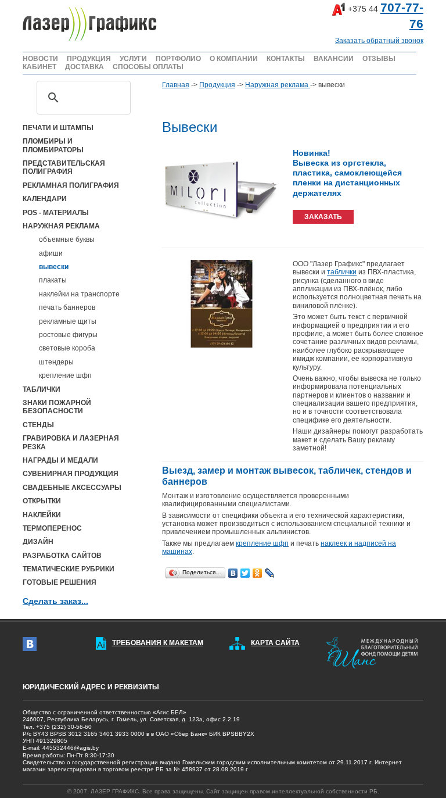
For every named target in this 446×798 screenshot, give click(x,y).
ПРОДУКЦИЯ (89, 59)
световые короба (67, 348)
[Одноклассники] (257, 570)
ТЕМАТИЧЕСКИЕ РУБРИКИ (68, 569)
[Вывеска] (220, 191)
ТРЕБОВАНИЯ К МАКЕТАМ (157, 643)
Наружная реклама (277, 85)
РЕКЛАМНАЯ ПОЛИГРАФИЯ (71, 185)
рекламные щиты (67, 321)
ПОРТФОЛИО (178, 59)
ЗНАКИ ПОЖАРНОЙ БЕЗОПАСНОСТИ (57, 407)
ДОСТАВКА (84, 67)
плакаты (53, 280)
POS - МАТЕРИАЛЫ (56, 213)
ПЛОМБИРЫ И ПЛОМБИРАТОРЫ (53, 145)
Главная (175, 85)
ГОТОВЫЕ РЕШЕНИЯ (59, 582)
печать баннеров (67, 307)
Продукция (217, 85)
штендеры (56, 362)
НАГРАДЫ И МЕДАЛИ (60, 460)
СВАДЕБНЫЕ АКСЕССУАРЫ (72, 488)
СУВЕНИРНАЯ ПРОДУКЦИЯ (70, 474)
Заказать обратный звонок (379, 41)
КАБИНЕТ (39, 67)
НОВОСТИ (40, 59)
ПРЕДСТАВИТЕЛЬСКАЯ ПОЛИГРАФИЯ (64, 167)
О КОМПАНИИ (234, 59)
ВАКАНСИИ (334, 59)
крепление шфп (65, 375)
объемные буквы (67, 239)
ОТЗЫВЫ (378, 59)
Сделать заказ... (55, 601)
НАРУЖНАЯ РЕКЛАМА (61, 226)
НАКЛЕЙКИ (42, 515)
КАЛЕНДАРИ (45, 199)
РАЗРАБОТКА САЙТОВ (62, 556)
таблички (342, 272)
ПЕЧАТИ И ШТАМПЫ (58, 128)
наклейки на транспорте (79, 294)
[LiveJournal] (270, 570)
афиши (51, 253)
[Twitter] (245, 570)
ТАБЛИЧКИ (41, 389)
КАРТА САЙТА (275, 643)
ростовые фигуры (68, 335)
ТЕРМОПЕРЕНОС (52, 528)
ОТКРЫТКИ (42, 501)
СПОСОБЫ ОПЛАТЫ (148, 67)
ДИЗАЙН (38, 542)
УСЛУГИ (133, 59)
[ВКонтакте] (233, 570)
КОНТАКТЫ (286, 59)
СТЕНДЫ (38, 425)
